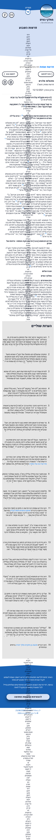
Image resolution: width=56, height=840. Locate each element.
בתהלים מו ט (37, 390)
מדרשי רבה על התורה (38, 463)
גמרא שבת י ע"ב (36, 525)
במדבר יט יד (34, 164)
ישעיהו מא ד (31, 106)
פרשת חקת (28, 241)
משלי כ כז (10, 257)
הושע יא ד (19, 578)
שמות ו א (40, 183)
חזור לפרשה (46, 74)
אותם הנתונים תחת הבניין (20, 510)
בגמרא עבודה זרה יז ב (18, 303)
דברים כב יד (20, 446)
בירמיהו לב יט (25, 299)
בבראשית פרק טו (12, 542)
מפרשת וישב (22, 371)
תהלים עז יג (46, 317)
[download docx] (10, 82)
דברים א (13, 176)
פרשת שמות (46, 67)
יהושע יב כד (13, 491)
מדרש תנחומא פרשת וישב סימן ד (37, 115)
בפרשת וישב (10, 376)
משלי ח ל (47, 162)
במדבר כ (33, 187)
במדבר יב (19, 178)
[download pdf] (4, 82)
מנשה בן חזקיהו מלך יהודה (26, 644)
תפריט (28, 7)
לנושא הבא (10, 74)
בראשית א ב (38, 134)
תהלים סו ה (46, 99)
